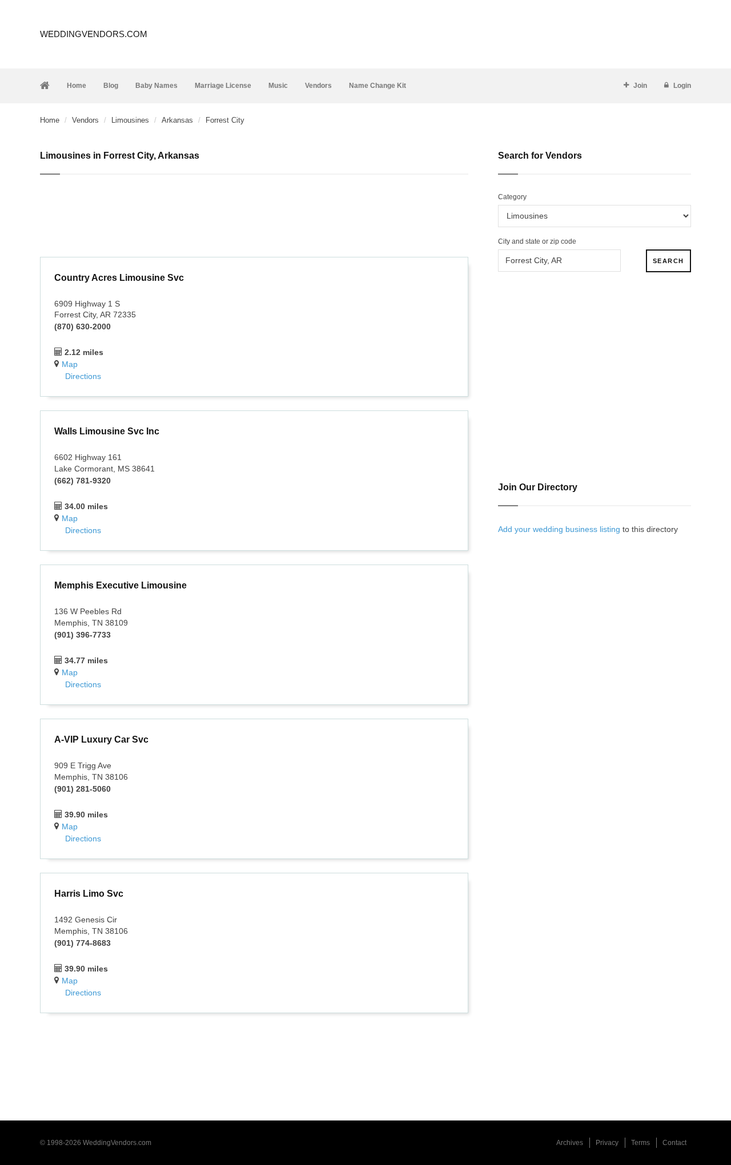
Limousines (130, 120)
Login (682, 86)
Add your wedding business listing (559, 529)
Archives (569, 1143)
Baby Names (156, 86)
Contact (674, 1143)
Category (512, 197)
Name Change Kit (377, 86)
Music (278, 86)
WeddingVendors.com (93, 34)
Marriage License (223, 86)
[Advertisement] (254, 217)
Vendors (318, 86)
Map (70, 364)
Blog (110, 86)
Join (640, 86)
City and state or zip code (537, 241)
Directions (83, 376)
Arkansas (177, 120)
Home (76, 86)
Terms (640, 1143)
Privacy (607, 1143)
